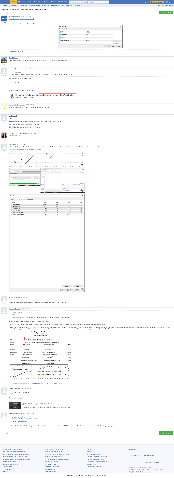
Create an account (157, 2)
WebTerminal (76, 5)
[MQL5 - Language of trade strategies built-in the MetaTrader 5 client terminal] (4, 2)
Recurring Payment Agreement (97, 456)
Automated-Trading (15, 16)
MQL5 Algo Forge (50, 464)
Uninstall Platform (50, 471)
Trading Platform (55, 449)
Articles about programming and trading (16, 454)
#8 (30, 309)
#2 (30, 69)
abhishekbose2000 (15, 413)
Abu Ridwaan (13, 58)
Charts (5, 471)
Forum (13, 2)
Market (20, 2)
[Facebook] (130, 463)
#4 (27, 116)
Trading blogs (7, 469)
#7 (29, 297)
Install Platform (50, 469)
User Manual (53, 456)
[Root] (1, 13)
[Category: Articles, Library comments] (4, 13)
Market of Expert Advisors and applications (16, 459)
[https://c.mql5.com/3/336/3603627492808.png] (47, 158)
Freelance (37, 2)
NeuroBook (56, 5)
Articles (5, 5)
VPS (46, 2)
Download (53, 466)
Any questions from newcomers (20, 383)
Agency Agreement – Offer (95, 459)
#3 (35, 105)
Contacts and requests (94, 466)
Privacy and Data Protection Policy (98, 461)
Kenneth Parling (19, 51)
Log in (147, 2)
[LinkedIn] (143, 463)
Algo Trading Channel (167, 5)
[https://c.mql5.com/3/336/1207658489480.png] (47, 243)
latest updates (54, 451)
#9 (30, 388)
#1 (29, 58)
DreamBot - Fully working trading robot (21, 19)
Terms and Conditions (94, 454)
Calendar (66, 5)
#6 (25, 144)
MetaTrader (62, 2)
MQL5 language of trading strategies (57, 459)
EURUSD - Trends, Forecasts (55, 383)
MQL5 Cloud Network (52, 461)
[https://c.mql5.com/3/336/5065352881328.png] (47, 180)
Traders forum (7, 466)
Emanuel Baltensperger (17, 105)
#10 (33, 413)
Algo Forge (24, 5)
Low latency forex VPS (10, 464)
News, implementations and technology (57, 454)
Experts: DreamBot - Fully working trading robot (37, 403)
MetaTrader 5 (133, 449)
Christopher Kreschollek (17, 133)
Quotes (53, 2)
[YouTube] (140, 463)
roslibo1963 (13, 116)
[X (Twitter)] (136, 463)
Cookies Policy (91, 464)
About (89, 449)
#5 (36, 133)
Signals (28, 2)
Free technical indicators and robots (14, 451)
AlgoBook (47, 5)
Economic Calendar (149, 455)
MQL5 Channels (134, 455)
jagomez (12, 144)
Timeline (89, 451)
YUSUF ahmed (14, 297)
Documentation (35, 5)
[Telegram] (133, 463)
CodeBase (14, 5)
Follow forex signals (9, 461)
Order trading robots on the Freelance (15, 456)
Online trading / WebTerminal (12, 449)
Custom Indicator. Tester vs (38, 383)
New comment (167, 12)
